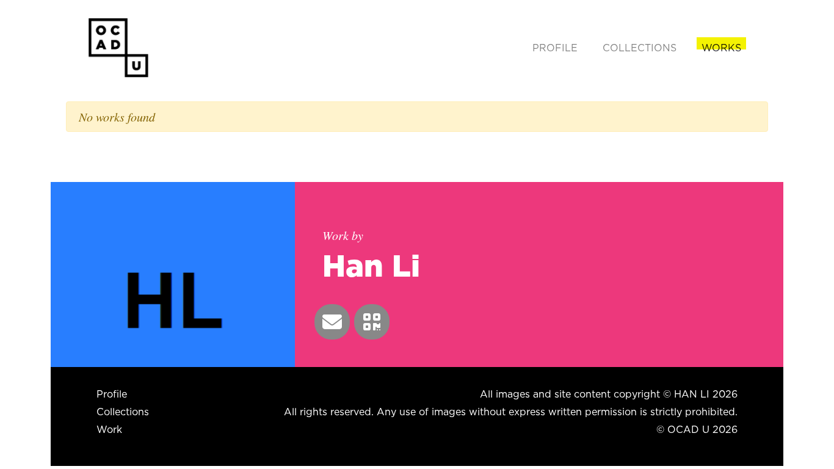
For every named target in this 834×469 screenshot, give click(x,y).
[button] (332, 322)
